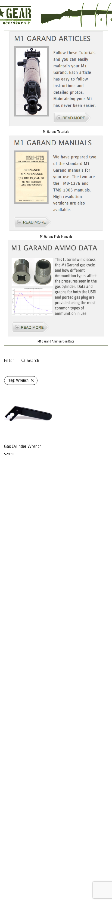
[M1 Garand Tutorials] (56, 78)
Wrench (18, 380)
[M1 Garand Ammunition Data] (56, 288)
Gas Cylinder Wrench (23, 446)
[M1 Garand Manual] (56, 183)
